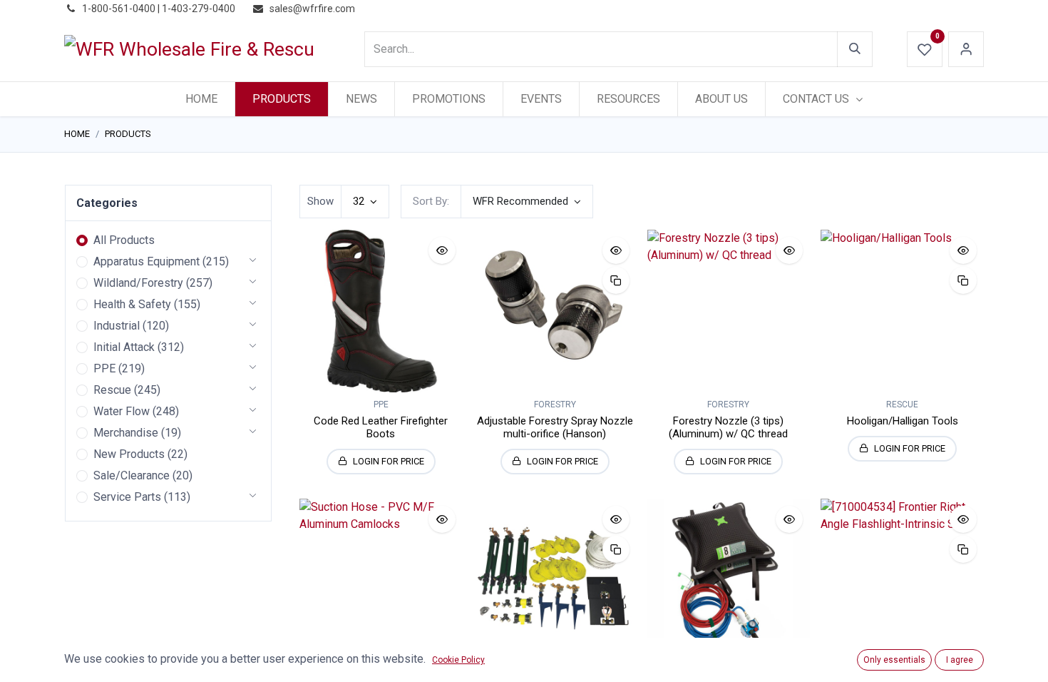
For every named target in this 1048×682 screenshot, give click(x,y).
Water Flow (121, 411)
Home (77, 133)
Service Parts (127, 497)
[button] (527, 201)
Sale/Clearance (131, 475)
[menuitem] (201, 99)
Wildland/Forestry (138, 283)
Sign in (966, 49)
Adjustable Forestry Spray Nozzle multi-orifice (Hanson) (555, 427)
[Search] (855, 49)
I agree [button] (959, 660)
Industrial (116, 325)
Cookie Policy (458, 660)
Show (320, 201)
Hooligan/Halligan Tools (902, 420)
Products (128, 133)
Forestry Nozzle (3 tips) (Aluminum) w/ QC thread (728, 427)
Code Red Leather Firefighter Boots (381, 427)
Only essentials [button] (894, 660)
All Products (124, 240)
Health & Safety (132, 304)
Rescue (112, 390)
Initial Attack (124, 347)
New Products (129, 454)
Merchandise (125, 432)
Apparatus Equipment (146, 261)
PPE (104, 368)
